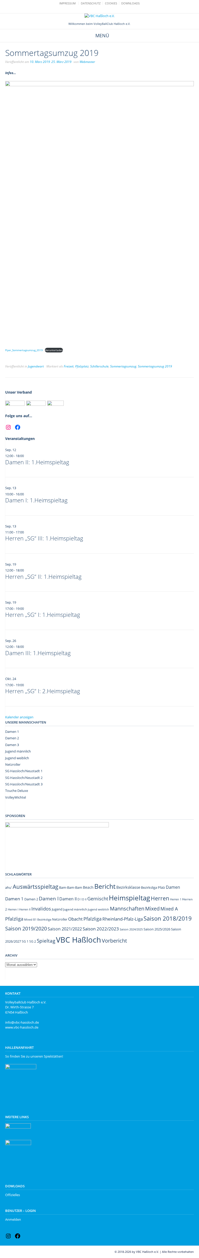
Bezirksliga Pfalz (153, 887)
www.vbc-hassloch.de (21, 1027)
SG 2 (32, 941)
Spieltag (46, 940)
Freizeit (69, 366)
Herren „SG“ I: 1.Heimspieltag (42, 614)
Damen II (68, 899)
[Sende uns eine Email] (97, 9)
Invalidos (41, 909)
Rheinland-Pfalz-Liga (122, 919)
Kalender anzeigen (19, 717)
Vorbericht (114, 940)
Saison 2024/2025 (131, 929)
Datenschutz (91, 3)
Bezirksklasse (128, 887)
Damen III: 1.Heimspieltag (38, 653)
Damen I (49, 898)
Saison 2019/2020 (26, 928)
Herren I (13, 909)
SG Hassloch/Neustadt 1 (23, 771)
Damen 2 (12, 738)
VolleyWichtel (15, 797)
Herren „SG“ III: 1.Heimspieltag (44, 538)
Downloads (130, 3)
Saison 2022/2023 (101, 929)
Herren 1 (175, 899)
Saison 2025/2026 (157, 929)
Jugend (57, 909)
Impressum (67, 3)
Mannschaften (127, 908)
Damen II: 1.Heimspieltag (37, 462)
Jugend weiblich (17, 758)
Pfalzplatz (82, 366)
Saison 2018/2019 (168, 918)
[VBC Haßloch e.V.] (99, 16)
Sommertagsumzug (123, 366)
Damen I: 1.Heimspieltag (36, 500)
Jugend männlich (18, 751)
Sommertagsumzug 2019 (155, 366)
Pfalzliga (92, 918)
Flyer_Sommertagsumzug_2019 (24, 350)
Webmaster (87, 62)
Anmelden (13, 1219)
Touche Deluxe (16, 790)
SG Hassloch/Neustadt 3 (23, 784)
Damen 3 (12, 744)
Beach (88, 887)
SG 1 (25, 941)
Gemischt (97, 898)
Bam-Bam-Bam (70, 887)
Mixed (152, 908)
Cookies (111, 3)
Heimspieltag (129, 897)
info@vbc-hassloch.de (22, 1022)
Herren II (25, 909)
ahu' (8, 887)
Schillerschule (99, 366)
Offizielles (12, 1194)
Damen (173, 887)
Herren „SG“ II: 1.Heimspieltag (43, 576)
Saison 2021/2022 (65, 929)
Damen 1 (12, 731)
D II (84, 899)
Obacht (75, 919)
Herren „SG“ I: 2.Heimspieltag (42, 691)
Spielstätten (53, 1056)
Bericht (105, 886)
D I (79, 899)
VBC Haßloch (78, 940)
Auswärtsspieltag (35, 886)
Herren (160, 898)
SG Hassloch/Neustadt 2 (23, 777)
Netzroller (12, 764)
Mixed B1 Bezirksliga (37, 919)
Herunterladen (54, 350)
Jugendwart (36, 366)
